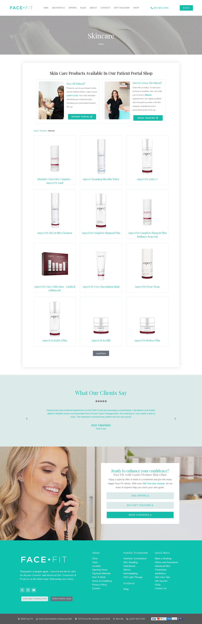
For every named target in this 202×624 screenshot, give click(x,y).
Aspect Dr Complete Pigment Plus (101, 233)
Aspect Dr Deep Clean (147, 286)
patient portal (72, 95)
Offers (72, 8)
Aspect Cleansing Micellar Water (101, 179)
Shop (136, 8)
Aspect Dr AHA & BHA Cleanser (54, 233)
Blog (83, 8)
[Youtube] (33, 590)
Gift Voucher (122, 8)
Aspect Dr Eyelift (100, 340)
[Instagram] (28, 590)
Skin (46, 8)
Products (24, 579)
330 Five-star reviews (153, 483)
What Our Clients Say (101, 392)
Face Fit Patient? (76, 83)
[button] (101, 353)
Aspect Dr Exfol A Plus (54, 340)
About (93, 8)
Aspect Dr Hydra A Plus (147, 340)
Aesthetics (58, 8)
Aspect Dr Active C (147, 179)
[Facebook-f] (22, 590)
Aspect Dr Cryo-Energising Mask (101, 286)
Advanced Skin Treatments (60, 575)
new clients (67, 579)
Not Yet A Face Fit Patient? (147, 83)
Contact (105, 8)
